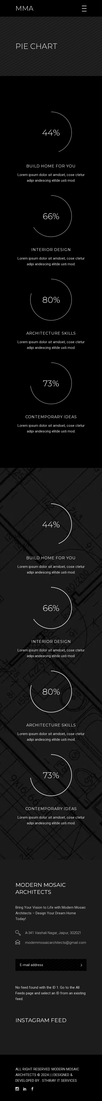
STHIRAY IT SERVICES (59, 1080)
